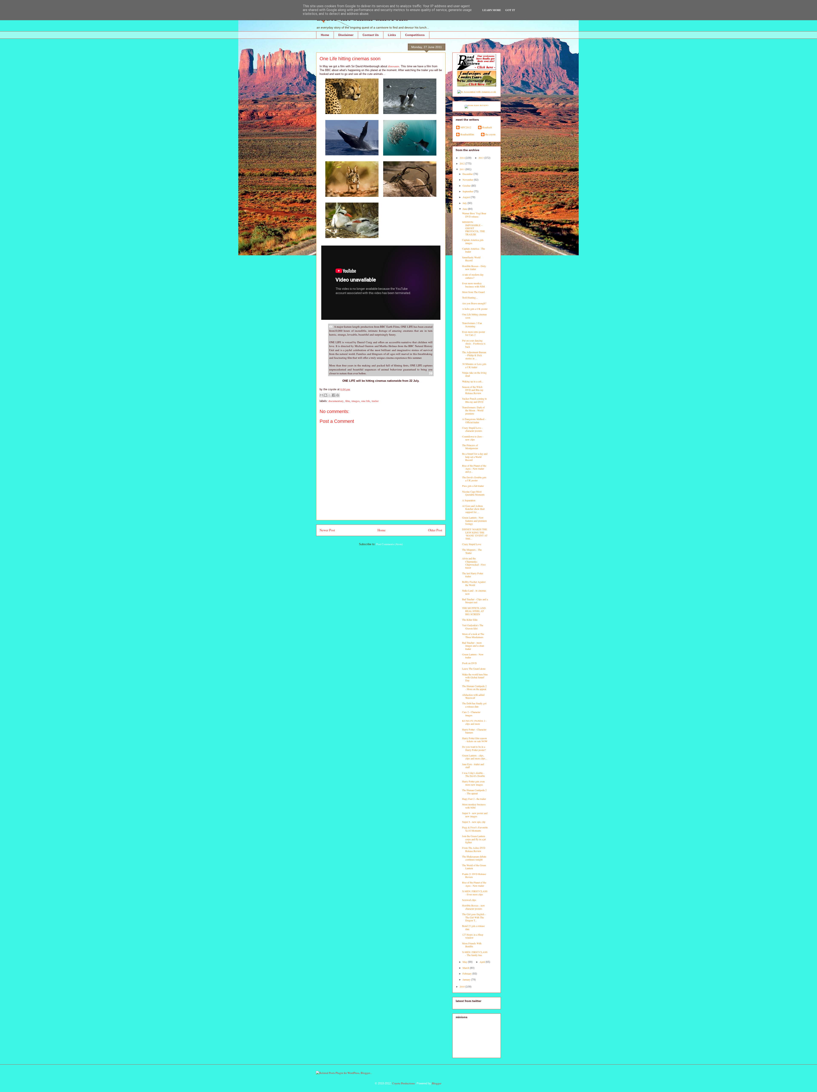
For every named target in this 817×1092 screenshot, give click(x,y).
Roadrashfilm (467, 134)
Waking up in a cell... (472, 381)
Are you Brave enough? (474, 303)
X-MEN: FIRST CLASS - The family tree (474, 953)
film (347, 401)
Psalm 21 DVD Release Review (474, 875)
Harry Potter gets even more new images (473, 783)
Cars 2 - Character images (471, 713)
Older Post (435, 530)
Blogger (436, 1083)
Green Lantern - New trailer (473, 656)
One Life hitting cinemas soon (474, 316)
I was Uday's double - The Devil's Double (473, 774)
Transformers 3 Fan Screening (472, 324)
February (467, 973)
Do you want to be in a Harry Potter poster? (474, 748)
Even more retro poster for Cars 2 (473, 333)
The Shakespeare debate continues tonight (474, 858)
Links (392, 35)
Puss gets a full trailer (473, 485)
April (483, 961)
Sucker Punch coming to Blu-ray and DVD (474, 400)
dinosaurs (393, 66)
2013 (481, 157)
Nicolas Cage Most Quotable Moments (473, 493)
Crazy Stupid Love (471, 544)
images (355, 401)
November (468, 179)
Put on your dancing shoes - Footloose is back (474, 343)
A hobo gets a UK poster (474, 308)
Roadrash (487, 127)
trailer (375, 401)
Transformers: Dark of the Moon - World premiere (473, 410)
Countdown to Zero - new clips (472, 438)
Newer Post (327, 530)
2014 (462, 157)
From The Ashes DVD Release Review (473, 849)
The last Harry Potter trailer (472, 575)
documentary (336, 401)
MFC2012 (465, 127)
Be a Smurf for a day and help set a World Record (474, 457)
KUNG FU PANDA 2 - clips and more (474, 722)
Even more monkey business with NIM (473, 285)
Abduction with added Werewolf (473, 696)
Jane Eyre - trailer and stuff (473, 765)
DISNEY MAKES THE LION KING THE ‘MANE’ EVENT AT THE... (474, 533)
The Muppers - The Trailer (472, 551)
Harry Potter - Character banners (474, 731)
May (465, 961)
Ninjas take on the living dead (474, 374)
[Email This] (321, 395)
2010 (462, 986)
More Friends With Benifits (471, 945)
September (468, 191)
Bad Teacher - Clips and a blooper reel (475, 600)
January (467, 979)
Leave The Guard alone (474, 668)
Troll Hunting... (470, 297)
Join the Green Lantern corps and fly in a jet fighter (474, 839)
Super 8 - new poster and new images (474, 814)
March (466, 967)
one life (365, 401)
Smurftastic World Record (471, 259)
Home (325, 35)
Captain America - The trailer (473, 250)
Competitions (415, 35)
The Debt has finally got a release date (474, 705)
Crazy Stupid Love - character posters (472, 429)
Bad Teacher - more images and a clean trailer (473, 645)
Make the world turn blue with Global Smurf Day (475, 677)
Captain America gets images (473, 241)
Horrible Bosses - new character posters (473, 907)
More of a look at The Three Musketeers (473, 635)
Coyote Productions (403, 1083)
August (467, 197)
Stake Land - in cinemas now (474, 592)
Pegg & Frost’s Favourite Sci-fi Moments (475, 829)
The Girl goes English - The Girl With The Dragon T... (474, 917)
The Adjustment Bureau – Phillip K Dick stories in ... (474, 355)
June (465, 208)
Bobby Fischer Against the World (474, 583)
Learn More (491, 10)
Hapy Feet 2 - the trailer (474, 798)
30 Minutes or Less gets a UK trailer (474, 365)
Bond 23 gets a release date (473, 927)
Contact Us (371, 35)
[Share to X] (329, 395)
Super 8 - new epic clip (473, 821)
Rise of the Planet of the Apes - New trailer (474, 884)
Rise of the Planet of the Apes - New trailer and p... (474, 468)
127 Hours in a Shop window (472, 936)
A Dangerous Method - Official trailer (474, 420)
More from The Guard (473, 292)
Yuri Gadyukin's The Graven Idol (472, 626)
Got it (510, 10)
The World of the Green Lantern (474, 866)
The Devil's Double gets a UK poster (474, 479)
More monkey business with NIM (474, 806)
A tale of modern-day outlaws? (473, 276)
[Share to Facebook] (333, 395)
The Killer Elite (469, 619)
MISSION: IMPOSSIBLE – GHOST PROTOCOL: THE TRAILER (473, 228)
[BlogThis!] (325, 395)
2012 (462, 163)
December (468, 174)
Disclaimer (345, 35)
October (467, 185)
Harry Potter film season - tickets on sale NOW (474, 739)
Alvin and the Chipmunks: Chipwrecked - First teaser (474, 563)
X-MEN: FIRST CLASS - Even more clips (474, 892)
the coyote (490, 134)
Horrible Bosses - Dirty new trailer (474, 267)
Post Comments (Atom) (389, 544)
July (465, 203)
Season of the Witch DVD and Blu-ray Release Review (472, 390)
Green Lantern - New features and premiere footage (474, 520)
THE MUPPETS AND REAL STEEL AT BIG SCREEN (474, 611)
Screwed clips (469, 900)
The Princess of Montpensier (470, 446)
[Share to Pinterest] (338, 395)
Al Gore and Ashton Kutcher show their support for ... (473, 509)
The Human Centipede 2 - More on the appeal (474, 687)
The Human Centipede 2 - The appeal (474, 791)
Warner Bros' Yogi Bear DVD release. (474, 215)
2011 (462, 169)
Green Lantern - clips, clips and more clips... (474, 757)
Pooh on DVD (469, 663)
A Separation (468, 500)
